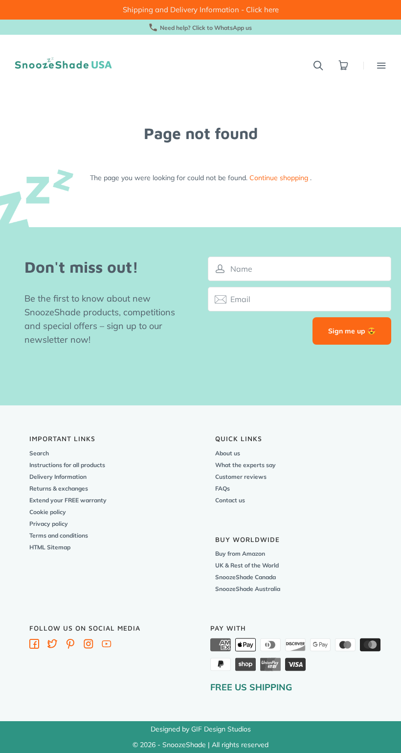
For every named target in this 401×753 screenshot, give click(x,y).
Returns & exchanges (58, 488)
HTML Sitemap (49, 547)
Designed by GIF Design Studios (201, 729)
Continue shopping (278, 177)
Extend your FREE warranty (68, 500)
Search (39, 453)
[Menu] (374, 65)
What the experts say (245, 465)
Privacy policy (48, 523)
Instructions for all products (67, 465)
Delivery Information (58, 476)
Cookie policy (47, 512)
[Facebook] (34, 646)
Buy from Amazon (240, 553)
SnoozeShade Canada (245, 577)
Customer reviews (241, 476)
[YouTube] (106, 646)
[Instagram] (88, 646)
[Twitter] (52, 646)
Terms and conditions (58, 535)
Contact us (230, 500)
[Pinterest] (70, 646)
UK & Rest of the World (247, 565)
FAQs (222, 488)
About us (227, 453)
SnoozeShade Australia (247, 588)
